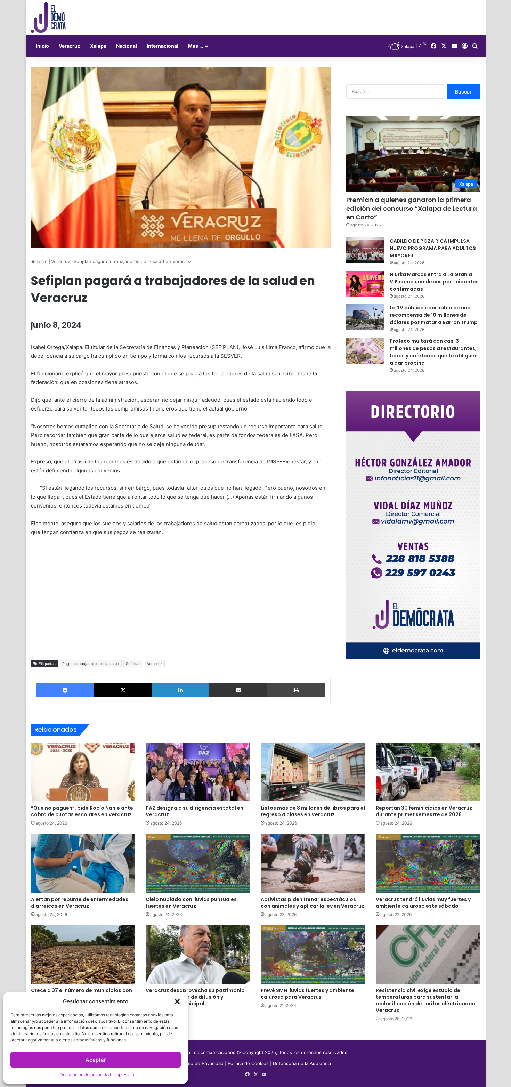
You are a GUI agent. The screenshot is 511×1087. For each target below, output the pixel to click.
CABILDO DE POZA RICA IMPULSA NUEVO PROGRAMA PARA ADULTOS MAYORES (433, 248)
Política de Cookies (248, 1063)
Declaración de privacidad (85, 1074)
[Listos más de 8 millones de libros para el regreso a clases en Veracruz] (313, 772)
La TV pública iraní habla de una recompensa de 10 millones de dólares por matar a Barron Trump (434, 315)
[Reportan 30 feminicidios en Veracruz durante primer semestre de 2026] (428, 772)
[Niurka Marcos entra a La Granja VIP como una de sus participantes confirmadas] (365, 284)
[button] (177, 1001)
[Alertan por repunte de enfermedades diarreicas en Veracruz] (83, 863)
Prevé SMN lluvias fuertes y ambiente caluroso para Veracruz (307, 993)
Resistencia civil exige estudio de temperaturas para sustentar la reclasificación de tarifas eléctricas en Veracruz (425, 1000)
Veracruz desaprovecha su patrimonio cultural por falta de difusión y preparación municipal (195, 997)
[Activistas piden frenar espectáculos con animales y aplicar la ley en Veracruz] (313, 863)
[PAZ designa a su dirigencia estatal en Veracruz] (198, 772)
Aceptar (96, 1059)
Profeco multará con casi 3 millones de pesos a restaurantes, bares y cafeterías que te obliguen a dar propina (434, 352)
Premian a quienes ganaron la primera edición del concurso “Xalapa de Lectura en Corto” (411, 208)
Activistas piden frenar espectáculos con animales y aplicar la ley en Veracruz (312, 902)
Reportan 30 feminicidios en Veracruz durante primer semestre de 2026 (424, 811)
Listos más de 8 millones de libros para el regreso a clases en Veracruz (313, 811)
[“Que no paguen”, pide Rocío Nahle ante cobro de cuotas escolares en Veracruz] (83, 772)
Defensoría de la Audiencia (302, 1063)
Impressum (124, 1074)
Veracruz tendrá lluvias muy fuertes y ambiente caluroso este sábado (423, 902)
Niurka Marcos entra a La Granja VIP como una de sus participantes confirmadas (434, 281)
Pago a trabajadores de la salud (90, 663)
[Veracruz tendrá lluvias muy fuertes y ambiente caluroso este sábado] (428, 863)
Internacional (162, 46)
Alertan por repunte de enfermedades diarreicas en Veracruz (79, 902)
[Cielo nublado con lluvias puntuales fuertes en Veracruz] (198, 863)
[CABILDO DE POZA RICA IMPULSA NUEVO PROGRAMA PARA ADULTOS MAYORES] (365, 250)
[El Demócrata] (48, 17)
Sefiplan (133, 663)
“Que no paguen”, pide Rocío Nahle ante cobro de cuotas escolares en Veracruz (82, 811)
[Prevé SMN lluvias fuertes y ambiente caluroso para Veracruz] (313, 954)
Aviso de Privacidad (203, 1063)
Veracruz (69, 46)
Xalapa (98, 46)
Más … (195, 46)
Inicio (42, 46)
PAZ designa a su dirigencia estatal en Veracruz (194, 811)
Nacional (126, 46)
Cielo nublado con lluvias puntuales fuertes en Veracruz (191, 902)
